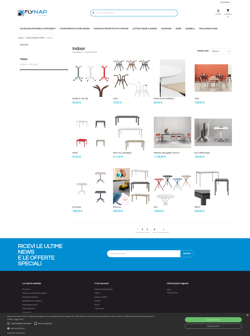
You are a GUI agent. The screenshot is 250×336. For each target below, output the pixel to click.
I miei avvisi (99, 309)
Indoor (24, 45)
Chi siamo (26, 289)
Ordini (97, 293)
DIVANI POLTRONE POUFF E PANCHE (111, 29)
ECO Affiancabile (202, 153)
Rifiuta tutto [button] (213, 326)
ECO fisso (76, 207)
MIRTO (197, 207)
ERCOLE (117, 207)
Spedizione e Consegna (32, 301)
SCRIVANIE (166, 29)
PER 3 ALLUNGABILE (122, 153)
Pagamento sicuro (29, 305)
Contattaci (225, 2)
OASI (115, 99)
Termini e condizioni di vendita (34, 293)
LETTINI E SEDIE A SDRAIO (145, 29)
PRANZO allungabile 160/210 (167, 153)
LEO (156, 207)
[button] (21, 323)
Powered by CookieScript (16, 333)
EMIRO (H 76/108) (80, 99)
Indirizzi (98, 301)
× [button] (247, 315)
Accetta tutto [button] (213, 320)
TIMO (196, 99)
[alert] (125, 324)
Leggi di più (18, 319)
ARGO (75, 153)
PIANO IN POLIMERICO (164, 99)
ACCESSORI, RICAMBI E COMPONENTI (37, 29)
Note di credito (101, 297)
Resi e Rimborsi (28, 309)
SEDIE (178, 29)
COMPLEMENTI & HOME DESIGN (75, 29)
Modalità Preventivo (30, 297)
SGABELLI (190, 29)
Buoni (97, 305)
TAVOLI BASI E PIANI (208, 29)
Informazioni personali (104, 289)
